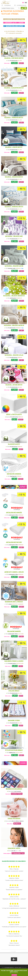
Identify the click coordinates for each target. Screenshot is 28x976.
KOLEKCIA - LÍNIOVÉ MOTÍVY (13, 147)
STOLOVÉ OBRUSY (14, 691)
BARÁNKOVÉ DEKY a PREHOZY (14, 601)
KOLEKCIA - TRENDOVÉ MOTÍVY (13, 117)
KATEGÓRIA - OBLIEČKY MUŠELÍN (14, 325)
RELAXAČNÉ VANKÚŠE (14, 631)
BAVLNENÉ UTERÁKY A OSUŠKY (14, 661)
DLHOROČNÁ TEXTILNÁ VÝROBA (14, 19)
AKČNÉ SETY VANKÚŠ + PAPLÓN (14, 572)
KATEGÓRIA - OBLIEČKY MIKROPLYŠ (14, 295)
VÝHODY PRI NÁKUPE (14, 818)
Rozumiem (14, 975)
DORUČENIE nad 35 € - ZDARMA (14, 22)
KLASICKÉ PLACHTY (14, 444)
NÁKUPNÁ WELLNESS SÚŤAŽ (14, 26)
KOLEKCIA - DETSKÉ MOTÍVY (14, 385)
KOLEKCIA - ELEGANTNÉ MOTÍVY (14, 88)
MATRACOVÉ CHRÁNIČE (14, 474)
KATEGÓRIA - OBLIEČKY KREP (14, 236)
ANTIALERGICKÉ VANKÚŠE (14, 512)
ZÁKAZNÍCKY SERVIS (14, 848)
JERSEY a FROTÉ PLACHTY (14, 414)
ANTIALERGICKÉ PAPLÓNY (14, 542)
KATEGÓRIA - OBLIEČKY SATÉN (14, 266)
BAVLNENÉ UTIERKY (14, 720)
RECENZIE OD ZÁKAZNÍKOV (14, 789)
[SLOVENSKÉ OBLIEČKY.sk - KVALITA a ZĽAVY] (7, 2)
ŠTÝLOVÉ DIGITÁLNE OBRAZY (14, 750)
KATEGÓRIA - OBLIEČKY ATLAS (14, 355)
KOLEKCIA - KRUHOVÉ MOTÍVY (14, 177)
